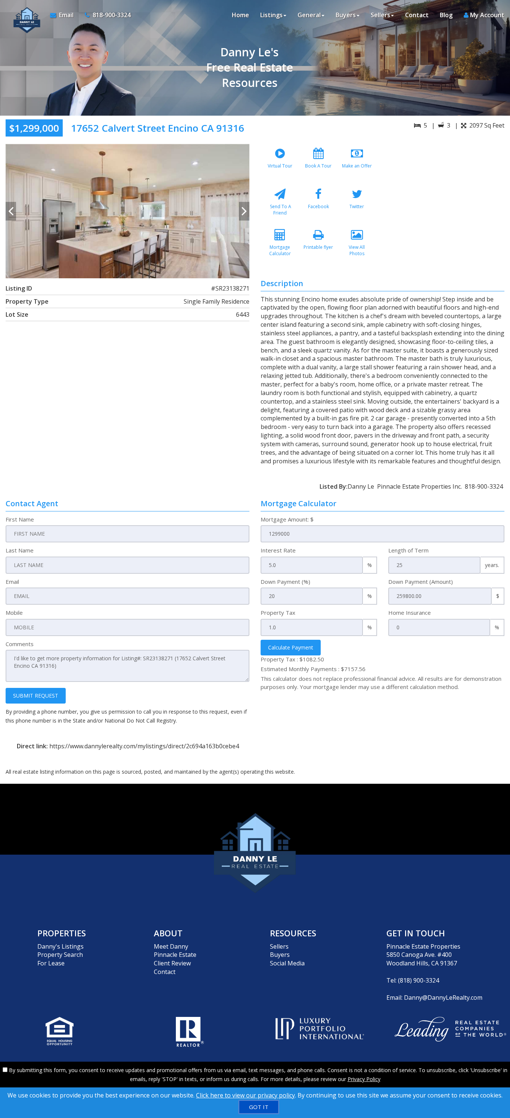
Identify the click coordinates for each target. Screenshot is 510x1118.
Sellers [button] (380, 15)
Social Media (287, 963)
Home (240, 15)
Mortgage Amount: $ (287, 519)
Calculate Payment (290, 647)
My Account (486, 15)
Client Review (172, 963)
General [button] (309, 15)
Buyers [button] (346, 15)
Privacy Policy (364, 1079)
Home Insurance (409, 612)
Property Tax (278, 612)
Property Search (60, 955)
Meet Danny (171, 946)
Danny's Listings (60, 946)
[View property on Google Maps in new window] (445, 200)
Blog (446, 15)
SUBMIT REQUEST (35, 695)
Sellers (279, 946)
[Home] (25, 15)
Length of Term (408, 550)
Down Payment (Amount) (420, 581)
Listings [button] (271, 15)
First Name (20, 519)
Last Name (20, 550)
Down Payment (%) (285, 581)
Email (12, 581)
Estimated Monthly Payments (313, 669)
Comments (20, 644)
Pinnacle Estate (175, 955)
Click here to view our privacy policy (245, 1095)
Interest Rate (278, 550)
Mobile (14, 612)
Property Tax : (292, 659)
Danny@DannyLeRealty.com (443, 997)
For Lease (51, 963)
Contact (417, 15)
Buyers (280, 955)
